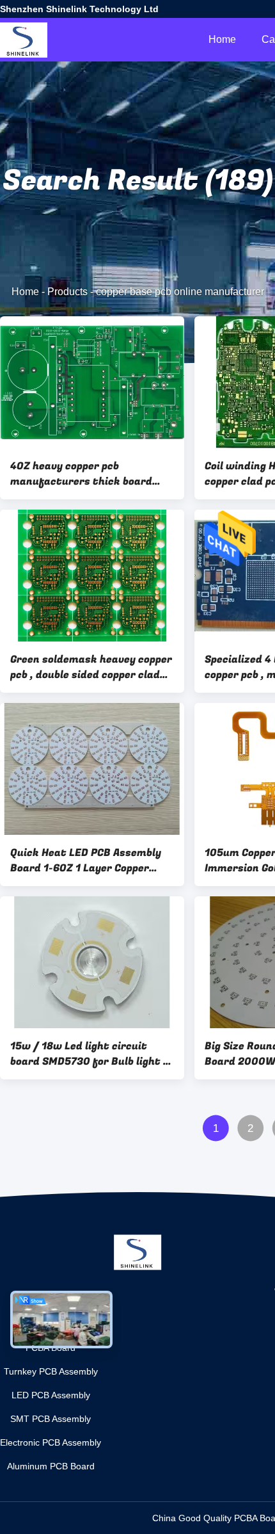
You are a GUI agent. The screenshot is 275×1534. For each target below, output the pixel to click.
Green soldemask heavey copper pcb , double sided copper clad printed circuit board (91, 667)
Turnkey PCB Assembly (51, 1371)
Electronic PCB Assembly (50, 1442)
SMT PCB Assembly (50, 1419)
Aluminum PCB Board (51, 1466)
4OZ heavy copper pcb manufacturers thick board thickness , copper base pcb (81, 473)
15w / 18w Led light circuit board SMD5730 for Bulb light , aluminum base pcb (88, 1053)
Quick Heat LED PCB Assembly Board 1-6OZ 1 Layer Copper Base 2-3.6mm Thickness (85, 860)
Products (67, 291)
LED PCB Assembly (51, 1395)
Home (222, 39)
